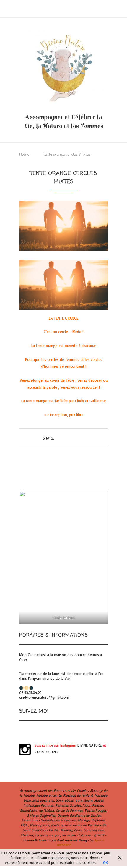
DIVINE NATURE (89, 745)
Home (24, 155)
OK (105, 862)
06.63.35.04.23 (30, 692)
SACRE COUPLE (46, 752)
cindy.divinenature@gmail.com (44, 697)
